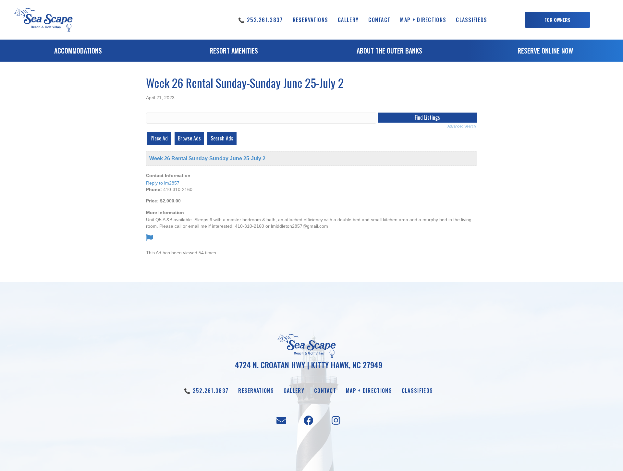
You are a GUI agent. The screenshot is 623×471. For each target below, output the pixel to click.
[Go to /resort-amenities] (234, 52)
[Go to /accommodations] (78, 52)
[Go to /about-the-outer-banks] (389, 52)
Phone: (154, 189)
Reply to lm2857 (162, 183)
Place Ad (159, 138)
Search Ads (222, 138)
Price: (152, 200)
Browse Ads (189, 138)
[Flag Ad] (149, 237)
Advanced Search (461, 126)
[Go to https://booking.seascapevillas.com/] (545, 52)
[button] (557, 20)
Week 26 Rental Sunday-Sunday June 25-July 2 (207, 158)
